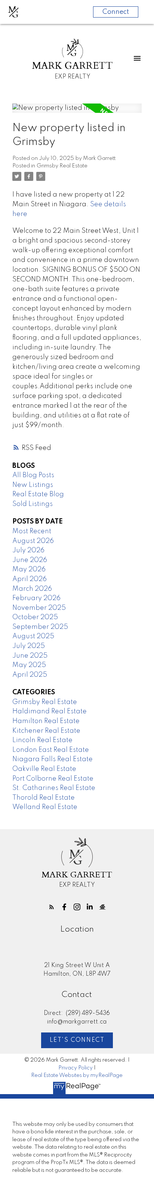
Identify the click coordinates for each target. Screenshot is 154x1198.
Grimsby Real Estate (62, 166)
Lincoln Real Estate (42, 740)
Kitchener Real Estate (46, 731)
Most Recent (31, 531)
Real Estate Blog (38, 494)
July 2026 (28, 550)
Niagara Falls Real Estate (52, 759)
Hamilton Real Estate (46, 721)
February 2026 (36, 598)
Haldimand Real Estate (49, 711)
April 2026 (29, 579)
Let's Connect (77, 1040)
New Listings (32, 485)
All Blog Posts (33, 475)
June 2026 (29, 560)
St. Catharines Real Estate (53, 788)
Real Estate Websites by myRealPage (77, 1075)
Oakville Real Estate (44, 769)
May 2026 (29, 569)
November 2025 (39, 608)
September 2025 (40, 627)
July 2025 (28, 646)
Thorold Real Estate (43, 797)
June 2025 (29, 655)
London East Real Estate (50, 750)
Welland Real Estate (44, 807)
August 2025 (33, 636)
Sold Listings (32, 504)
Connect (115, 12)
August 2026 (33, 541)
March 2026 (32, 589)
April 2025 (29, 674)
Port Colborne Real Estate (52, 778)
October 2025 (35, 617)
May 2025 (29, 665)
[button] (51, 907)
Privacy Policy (75, 1068)
